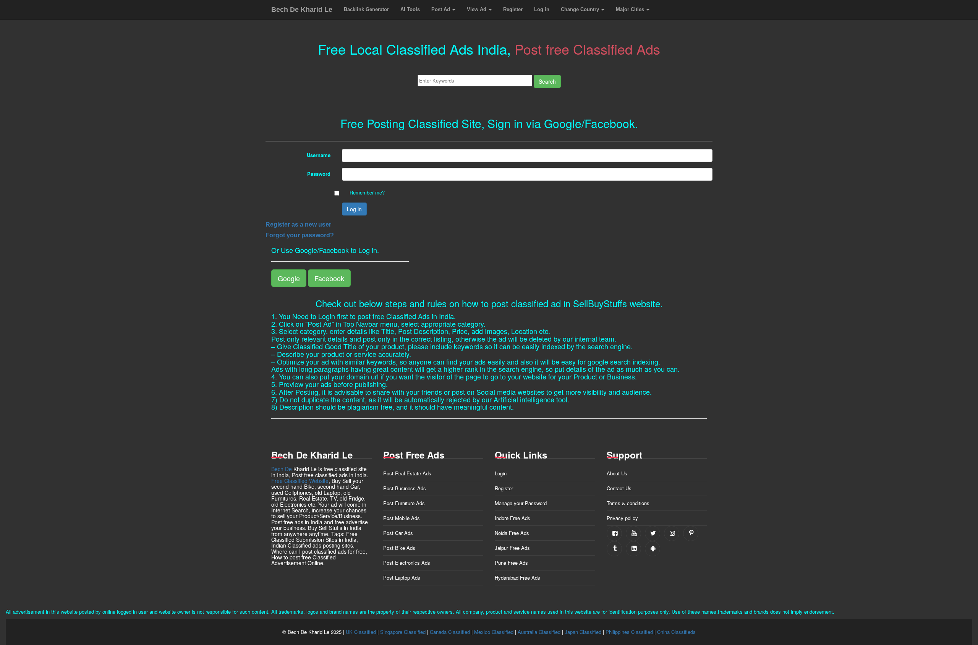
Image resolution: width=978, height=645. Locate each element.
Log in (541, 9)
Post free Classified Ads (587, 48)
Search (547, 81)
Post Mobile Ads (401, 518)
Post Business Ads (404, 488)
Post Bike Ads (399, 547)
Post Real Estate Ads (407, 473)
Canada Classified (450, 631)
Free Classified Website (300, 481)
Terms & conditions (628, 503)
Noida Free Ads (512, 532)
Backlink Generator (366, 9)
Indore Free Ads (512, 518)
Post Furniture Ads (404, 503)
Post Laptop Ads (401, 577)
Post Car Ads (398, 532)
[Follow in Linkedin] (633, 548)
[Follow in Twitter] (652, 533)
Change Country (581, 9)
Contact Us (619, 488)
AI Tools (410, 9)
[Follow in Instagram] (671, 533)
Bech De (281, 469)
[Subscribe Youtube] (633, 533)
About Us (617, 473)
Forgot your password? (300, 235)
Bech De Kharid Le (301, 9)
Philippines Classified (629, 631)
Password (318, 173)
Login (501, 473)
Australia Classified (539, 631)
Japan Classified (583, 631)
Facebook (329, 278)
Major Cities (631, 9)
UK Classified (361, 631)
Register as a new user (298, 224)
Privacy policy (622, 518)
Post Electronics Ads (406, 562)
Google (289, 278)
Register (513, 9)
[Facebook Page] (614, 533)
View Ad (477, 9)
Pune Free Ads (511, 562)
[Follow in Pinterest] (690, 533)
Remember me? (367, 192)
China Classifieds (676, 631)
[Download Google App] (652, 548)
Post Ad (441, 9)
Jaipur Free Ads (512, 547)
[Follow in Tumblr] (614, 548)
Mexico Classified (493, 631)
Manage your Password (521, 503)
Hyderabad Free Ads (517, 577)
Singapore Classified (403, 631)
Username (318, 155)
